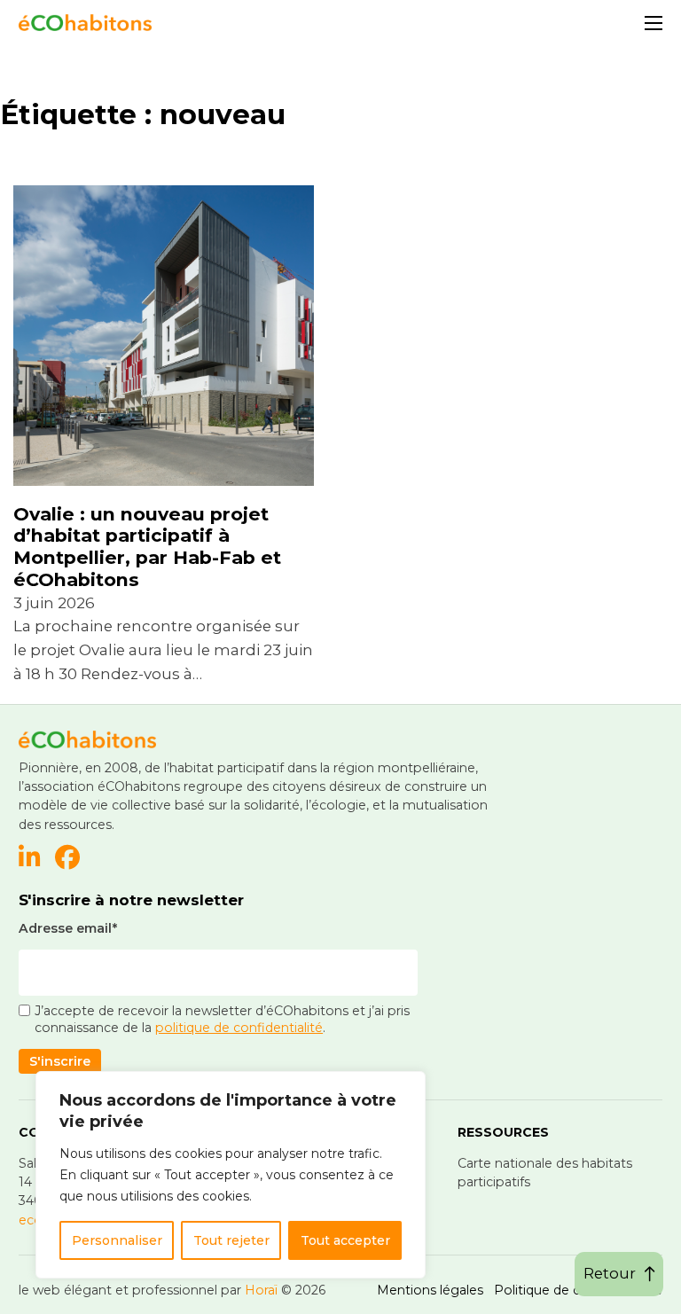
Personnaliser (117, 1240)
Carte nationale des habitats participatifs (545, 1172)
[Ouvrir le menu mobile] (653, 23)
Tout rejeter (231, 1240)
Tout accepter (345, 1240)
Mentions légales (430, 1290)
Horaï (261, 1290)
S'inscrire (59, 1061)
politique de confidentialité (239, 1028)
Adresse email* (68, 928)
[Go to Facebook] (67, 858)
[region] (230, 1175)
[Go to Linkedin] (30, 858)
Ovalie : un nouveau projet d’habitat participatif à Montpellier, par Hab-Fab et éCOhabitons (147, 547)
